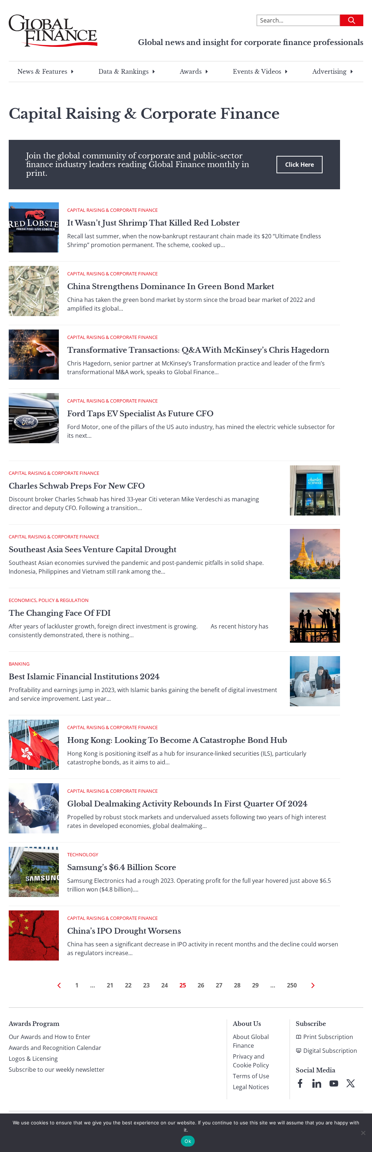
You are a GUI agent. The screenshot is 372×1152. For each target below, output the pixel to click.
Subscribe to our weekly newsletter (57, 1070)
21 (110, 985)
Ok (188, 1141)
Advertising (329, 71)
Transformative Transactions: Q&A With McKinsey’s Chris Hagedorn (198, 350)
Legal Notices (251, 1087)
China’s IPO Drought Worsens (124, 931)
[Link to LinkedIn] (316, 1083)
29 (255, 985)
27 (219, 985)
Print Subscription (328, 1037)
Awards (191, 71)
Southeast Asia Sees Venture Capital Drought (93, 549)
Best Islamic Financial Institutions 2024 (84, 676)
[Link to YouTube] (333, 1083)
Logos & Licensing (33, 1059)
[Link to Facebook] (300, 1083)
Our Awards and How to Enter (49, 1037)
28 (237, 985)
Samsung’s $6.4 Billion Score (121, 867)
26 (201, 985)
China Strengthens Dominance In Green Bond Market (170, 286)
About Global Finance (251, 1041)
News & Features (42, 71)
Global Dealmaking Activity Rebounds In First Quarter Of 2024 (187, 804)
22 (128, 985)
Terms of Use (251, 1076)
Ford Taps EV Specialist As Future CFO (140, 413)
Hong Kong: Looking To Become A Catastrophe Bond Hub (177, 740)
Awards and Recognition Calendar (55, 1048)
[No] (363, 1132)
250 (292, 985)
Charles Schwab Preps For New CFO (77, 486)
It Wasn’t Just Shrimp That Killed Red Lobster (153, 223)
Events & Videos (257, 71)
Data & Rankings (123, 71)
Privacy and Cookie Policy (251, 1060)
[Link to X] (350, 1083)
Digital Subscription (330, 1051)
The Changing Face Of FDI (60, 613)
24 (164, 985)
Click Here (299, 165)
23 (146, 985)
